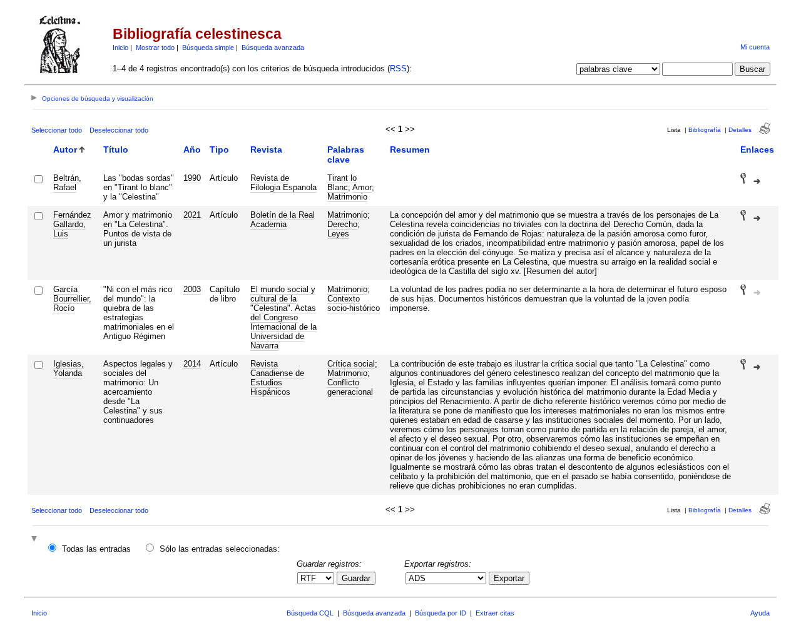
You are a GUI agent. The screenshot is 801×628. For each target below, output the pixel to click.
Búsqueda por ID (440, 613)
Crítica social (351, 363)
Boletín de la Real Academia (282, 219)
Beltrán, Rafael (67, 182)
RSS (398, 68)
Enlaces (757, 149)
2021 (192, 215)
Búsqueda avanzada (273, 47)
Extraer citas (495, 613)
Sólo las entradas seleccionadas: (220, 549)
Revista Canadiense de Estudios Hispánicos (277, 378)
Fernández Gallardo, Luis (72, 224)
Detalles (740, 129)
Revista (266, 149)
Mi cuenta (755, 47)
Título (115, 149)
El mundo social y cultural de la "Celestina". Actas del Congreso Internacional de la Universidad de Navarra (283, 317)
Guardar (356, 578)
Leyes (338, 233)
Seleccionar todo (56, 130)
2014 (192, 363)
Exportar (509, 578)
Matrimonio (347, 196)
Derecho (342, 224)
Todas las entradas (96, 549)
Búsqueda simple (208, 47)
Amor (362, 187)
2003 (192, 289)
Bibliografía (704, 129)
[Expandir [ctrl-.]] (35, 539)
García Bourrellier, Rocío (72, 299)
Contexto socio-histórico (353, 303)
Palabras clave (345, 154)
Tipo (219, 149)
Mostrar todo (155, 47)
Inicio (120, 47)
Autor (65, 149)
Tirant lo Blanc (342, 182)
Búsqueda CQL (310, 613)
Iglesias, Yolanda (68, 368)
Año (192, 149)
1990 (192, 178)
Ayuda (760, 613)
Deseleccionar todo (118, 130)
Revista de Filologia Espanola (283, 182)
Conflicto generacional (350, 387)
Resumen (410, 149)
